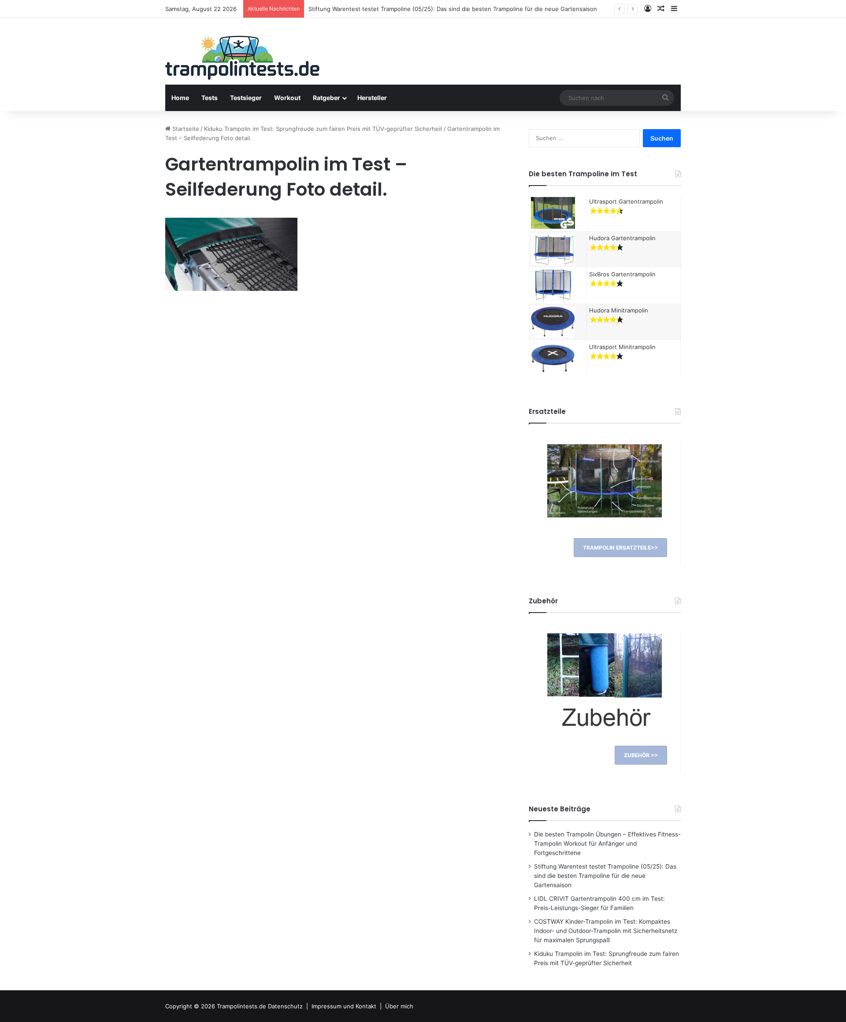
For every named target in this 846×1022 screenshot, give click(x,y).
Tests (209, 97)
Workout (287, 97)
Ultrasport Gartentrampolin (626, 201)
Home (180, 97)
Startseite (185, 128)
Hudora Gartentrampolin (622, 238)
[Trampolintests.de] (242, 60)
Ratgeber (326, 97)
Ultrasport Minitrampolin (622, 346)
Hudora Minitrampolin (618, 310)
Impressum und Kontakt (344, 1006)
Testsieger (246, 97)
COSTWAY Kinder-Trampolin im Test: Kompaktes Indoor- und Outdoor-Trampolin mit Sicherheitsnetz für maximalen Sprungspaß (605, 931)
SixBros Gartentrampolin (622, 274)
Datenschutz (285, 1006)
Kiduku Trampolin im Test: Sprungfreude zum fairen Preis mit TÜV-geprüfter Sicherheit (323, 128)
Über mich (399, 1006)
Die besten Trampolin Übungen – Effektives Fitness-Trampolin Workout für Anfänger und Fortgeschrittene (607, 843)
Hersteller (372, 97)
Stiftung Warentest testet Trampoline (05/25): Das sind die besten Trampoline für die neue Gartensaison (452, 8)
